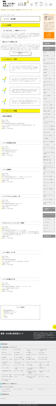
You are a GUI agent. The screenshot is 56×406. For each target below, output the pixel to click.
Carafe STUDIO (45, 55)
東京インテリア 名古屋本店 (48, 141)
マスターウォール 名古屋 (8, 313)
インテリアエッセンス (47, 101)
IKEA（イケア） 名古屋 (47, 104)
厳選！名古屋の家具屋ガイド (9, 5)
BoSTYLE (45, 52)
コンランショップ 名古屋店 (48, 129)
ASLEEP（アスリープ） (47, 231)
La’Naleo (44, 66)
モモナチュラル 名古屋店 (47, 188)
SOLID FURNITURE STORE (48, 63)
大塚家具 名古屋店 (31, 359)
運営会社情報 (47, 43)
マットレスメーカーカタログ (50, 215)
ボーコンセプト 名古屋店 (47, 179)
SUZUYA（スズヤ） (46, 132)
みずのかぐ (45, 98)
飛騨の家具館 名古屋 (47, 159)
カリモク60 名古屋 (46, 114)
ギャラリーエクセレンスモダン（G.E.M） (48, 122)
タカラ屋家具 (45, 138)
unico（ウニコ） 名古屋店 (19, 360)
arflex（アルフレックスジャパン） (48, 86)
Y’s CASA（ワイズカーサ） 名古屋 (48, 203)
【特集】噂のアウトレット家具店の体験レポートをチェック (49, 35)
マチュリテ (45, 185)
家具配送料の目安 (48, 236)
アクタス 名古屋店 (46, 95)
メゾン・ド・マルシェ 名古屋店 (48, 59)
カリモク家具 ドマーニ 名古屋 (48, 118)
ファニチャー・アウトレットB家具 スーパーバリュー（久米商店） (48, 167)
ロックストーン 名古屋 (47, 199)
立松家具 (44, 92)
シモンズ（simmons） (47, 219)
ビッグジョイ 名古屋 (19, 370)
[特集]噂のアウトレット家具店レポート (49, 209)
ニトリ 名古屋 (46, 144)
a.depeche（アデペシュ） (47, 81)
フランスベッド (46, 228)
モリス (5, 315)
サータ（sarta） (46, 225)
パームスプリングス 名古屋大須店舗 (48, 153)
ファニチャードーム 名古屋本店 (48, 173)
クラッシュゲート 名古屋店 (48, 126)
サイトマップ (3, 398)
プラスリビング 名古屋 (47, 176)
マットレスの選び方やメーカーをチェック (20, 53)
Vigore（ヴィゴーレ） (47, 89)
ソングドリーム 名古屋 (47, 135)
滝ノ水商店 (5, 316)
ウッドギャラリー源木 (47, 78)
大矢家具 (44, 72)
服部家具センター (46, 156)
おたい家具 (45, 75)
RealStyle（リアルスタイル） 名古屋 (48, 196)
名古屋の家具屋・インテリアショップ (10, 311)
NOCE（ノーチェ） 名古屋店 (48, 148)
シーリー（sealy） (46, 222)
